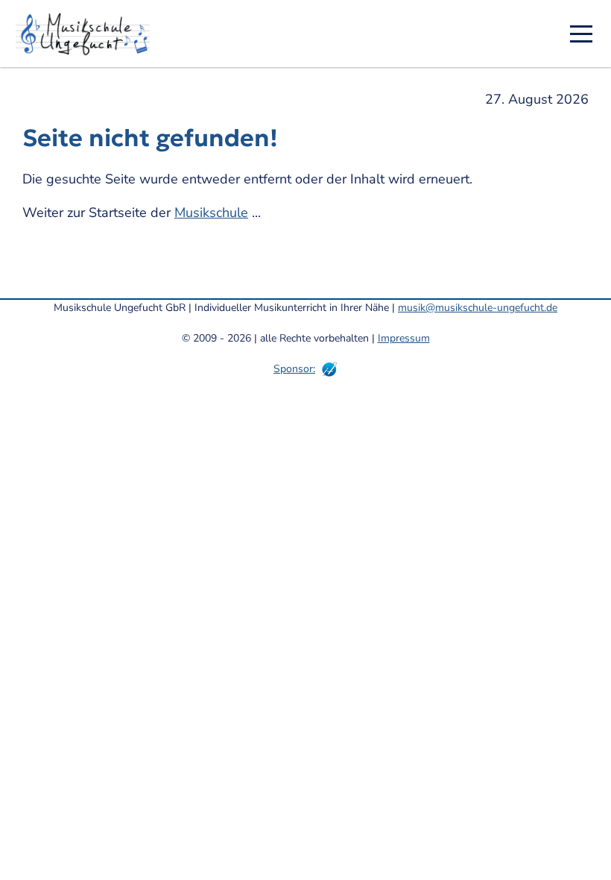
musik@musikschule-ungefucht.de (477, 308)
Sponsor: (294, 369)
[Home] (88, 33)
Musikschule (211, 212)
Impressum (404, 338)
